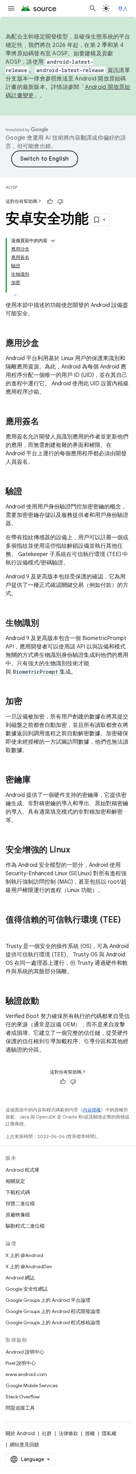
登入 (123, 8)
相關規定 (15, 1181)
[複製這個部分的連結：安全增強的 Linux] (77, 850)
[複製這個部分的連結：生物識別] (46, 623)
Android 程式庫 (22, 1170)
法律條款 (68, 1433)
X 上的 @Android (24, 1255)
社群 (47, 1433)
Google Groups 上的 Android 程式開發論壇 (53, 1311)
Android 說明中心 (25, 1352)
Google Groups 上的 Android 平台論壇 (48, 1300)
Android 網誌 (20, 1278)
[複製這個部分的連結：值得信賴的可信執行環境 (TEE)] (13, 931)
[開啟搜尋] (93, 8)
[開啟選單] (11, 8)
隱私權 (109, 1433)
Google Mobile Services (32, 1385)
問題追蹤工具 (20, 1408)
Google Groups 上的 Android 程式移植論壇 (53, 1322)
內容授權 (92, 1110)
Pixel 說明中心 (21, 1363)
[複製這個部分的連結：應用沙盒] (46, 343)
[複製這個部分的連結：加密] (29, 702)
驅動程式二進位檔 (25, 1226)
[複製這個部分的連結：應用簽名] (46, 422)
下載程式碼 (18, 1192)
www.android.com (26, 1374)
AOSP (11, 187)
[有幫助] (50, 201)
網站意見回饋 (24, 1444)
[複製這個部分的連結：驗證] (29, 492)
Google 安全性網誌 (27, 1289)
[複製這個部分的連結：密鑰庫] (38, 780)
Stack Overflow (23, 1397)
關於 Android (20, 1433)
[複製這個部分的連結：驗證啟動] (46, 1001)
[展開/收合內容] (53, 241)
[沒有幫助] (60, 201)
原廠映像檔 (18, 1215)
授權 (90, 1433)
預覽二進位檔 (20, 1203)
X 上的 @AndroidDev (29, 1266)
